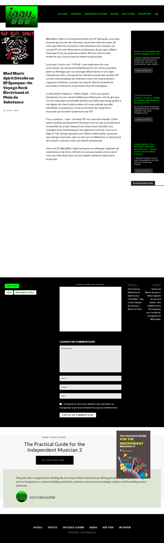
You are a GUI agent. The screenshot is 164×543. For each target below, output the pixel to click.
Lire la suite (143, 70)
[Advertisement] (83, 247)
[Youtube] (159, 3)
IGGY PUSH (11, 286)
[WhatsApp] (40, 122)
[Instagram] (151, 3)
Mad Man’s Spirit (25, 293)
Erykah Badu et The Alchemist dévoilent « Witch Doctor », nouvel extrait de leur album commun (145, 149)
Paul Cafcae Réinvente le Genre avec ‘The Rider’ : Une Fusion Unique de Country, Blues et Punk (136, 299)
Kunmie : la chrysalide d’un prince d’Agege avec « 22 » (147, 52)
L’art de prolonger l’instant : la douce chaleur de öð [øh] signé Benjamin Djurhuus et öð (147, 99)
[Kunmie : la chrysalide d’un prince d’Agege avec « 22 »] (147, 40)
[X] (155, 3)
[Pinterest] (29, 122)
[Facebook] (147, 3)
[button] (157, 14)
